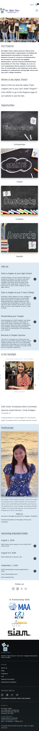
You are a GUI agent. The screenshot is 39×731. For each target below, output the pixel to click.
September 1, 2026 (9, 565)
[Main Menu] (36, 10)
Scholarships (19, 144)
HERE (9, 92)
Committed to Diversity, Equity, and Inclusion (15, 698)
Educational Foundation (8, 682)
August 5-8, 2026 (8, 553)
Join (2, 676)
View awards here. (7, 577)
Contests (19, 219)
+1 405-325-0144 (7, 716)
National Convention (7, 679)
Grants (19, 182)
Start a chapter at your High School (16, 273)
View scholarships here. (9, 574)
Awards (19, 256)
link (35, 279)
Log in (32, 4)
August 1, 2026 (7, 540)
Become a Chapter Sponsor (13, 335)
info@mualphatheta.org (9, 719)
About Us (4, 668)
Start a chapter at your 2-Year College (17, 292)
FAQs (2, 671)
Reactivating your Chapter (12, 316)
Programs (4, 673)
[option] (19, 30)
